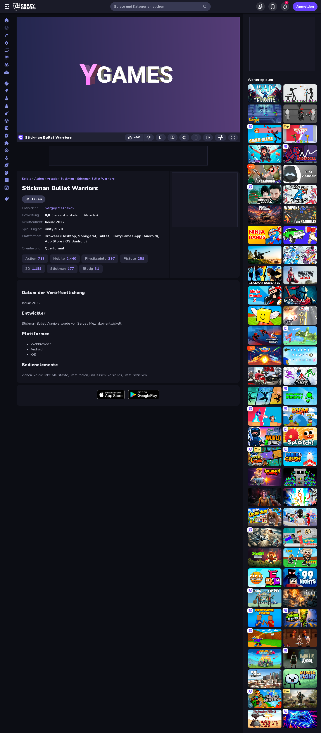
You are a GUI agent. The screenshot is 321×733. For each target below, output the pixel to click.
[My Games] (272, 6)
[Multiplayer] (6, 65)
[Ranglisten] (6, 72)
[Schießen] (6, 150)
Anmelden (305, 6)
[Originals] (6, 57)
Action (39, 179)
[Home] (6, 20)
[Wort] (6, 187)
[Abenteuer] (6, 83)
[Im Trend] (6, 42)
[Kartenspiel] (6, 135)
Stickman (67, 179)
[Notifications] (285, 6)
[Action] (6, 91)
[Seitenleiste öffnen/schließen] (7, 6)
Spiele (26, 179)
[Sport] (6, 165)
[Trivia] (6, 180)
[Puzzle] (6, 143)
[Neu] (6, 35)
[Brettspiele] (6, 106)
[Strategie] (6, 172)
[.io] (6, 128)
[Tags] (6, 198)
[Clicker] (6, 113)
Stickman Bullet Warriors (95, 179)
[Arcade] (6, 98)
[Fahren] (6, 120)
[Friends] (260, 6)
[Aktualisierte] (6, 50)
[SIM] (6, 158)
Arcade (52, 179)
